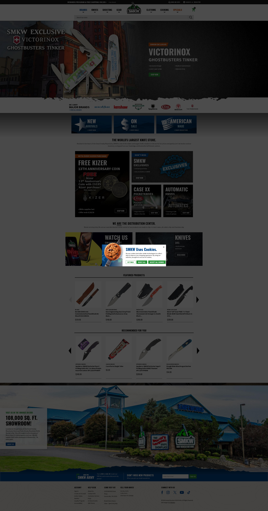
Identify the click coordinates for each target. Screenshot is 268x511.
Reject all (142, 262)
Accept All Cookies (157, 262)
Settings (130, 262)
